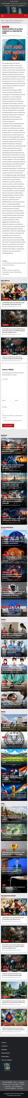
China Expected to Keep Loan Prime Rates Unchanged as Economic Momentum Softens (13, 449)
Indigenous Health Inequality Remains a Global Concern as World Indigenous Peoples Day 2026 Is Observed (13, 703)
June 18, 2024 (17, 35)
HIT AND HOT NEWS (8, 35)
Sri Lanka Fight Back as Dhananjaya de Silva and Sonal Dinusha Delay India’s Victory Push (13, 726)
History (15, 1082)
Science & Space (6, 537)
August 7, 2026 (15, 522)
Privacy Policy (5, 1056)
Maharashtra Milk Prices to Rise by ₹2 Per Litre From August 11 (13, 888)
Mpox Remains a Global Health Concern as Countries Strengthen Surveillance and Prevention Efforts (14, 651)
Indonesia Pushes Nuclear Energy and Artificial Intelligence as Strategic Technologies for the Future (13, 593)
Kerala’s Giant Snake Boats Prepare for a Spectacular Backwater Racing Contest (14, 818)
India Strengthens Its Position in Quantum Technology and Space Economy (12, 576)
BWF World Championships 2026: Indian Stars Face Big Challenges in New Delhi (12, 778)
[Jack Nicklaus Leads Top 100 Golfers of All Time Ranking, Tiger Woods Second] (14, 292)
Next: (12, 271)
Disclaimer (4, 1049)
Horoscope (7, 1086)
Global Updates (14, 3)
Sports (4, 721)
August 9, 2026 (15, 580)
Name (4, 400)
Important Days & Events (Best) (10, 1084)
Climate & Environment (10, 5)
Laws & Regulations (17, 1086)
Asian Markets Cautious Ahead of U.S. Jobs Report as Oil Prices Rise (13, 520)
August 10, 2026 (16, 562)
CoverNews (10, 1095)
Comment (5, 379)
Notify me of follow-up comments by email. (13, 416)
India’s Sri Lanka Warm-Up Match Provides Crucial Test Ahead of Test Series (12, 760)
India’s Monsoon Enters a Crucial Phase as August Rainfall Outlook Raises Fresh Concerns (14, 835)
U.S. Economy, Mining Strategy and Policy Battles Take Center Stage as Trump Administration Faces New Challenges (12, 500)
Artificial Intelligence (10, 1088)
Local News (20, 1088)
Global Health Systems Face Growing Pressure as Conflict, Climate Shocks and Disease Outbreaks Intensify (13, 668)
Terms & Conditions (7, 1060)
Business (4, 445)
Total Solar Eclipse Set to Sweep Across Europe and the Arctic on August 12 (12, 559)
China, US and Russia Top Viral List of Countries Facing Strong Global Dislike (12, 358)
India (4, 814)
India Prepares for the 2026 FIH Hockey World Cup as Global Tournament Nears (14, 796)
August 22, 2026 (16, 545)
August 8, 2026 (15, 505)
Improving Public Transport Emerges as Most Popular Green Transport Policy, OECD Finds (13, 1001)
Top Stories (5, 1024)
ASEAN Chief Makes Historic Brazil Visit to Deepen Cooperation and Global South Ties (13, 1029)
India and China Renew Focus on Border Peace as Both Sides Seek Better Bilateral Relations (12, 870)
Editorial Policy (6, 1053)
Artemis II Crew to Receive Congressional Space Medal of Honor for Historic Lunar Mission (13, 541)
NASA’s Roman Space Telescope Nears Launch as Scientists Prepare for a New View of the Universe (14, 611)
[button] (2, 16)
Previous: (14, 263)
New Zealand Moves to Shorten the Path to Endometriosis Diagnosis (12, 634)
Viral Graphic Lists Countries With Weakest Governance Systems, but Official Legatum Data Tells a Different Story (13, 330)
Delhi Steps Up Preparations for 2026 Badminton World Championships (13, 853)
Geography (21, 1082)
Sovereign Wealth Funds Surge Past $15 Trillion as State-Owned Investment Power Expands (13, 484)
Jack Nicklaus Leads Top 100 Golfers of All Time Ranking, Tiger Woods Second (13, 303)
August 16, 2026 (16, 488)
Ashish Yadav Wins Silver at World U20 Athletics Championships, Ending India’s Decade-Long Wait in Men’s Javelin (13, 742)
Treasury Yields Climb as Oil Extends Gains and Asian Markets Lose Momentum (13, 467)
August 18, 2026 (16, 470)
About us (4, 1042)
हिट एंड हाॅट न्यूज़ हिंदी (6, 3)
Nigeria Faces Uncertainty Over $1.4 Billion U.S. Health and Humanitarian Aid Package (13, 685)
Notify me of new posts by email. (13, 420)
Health (4, 631)
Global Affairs (5, 26)
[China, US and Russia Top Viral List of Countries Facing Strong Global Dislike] (14, 346)
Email (16, 400)
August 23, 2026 (16, 306)
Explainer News (22, 3)
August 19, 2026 (16, 453)
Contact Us (4, 1046)
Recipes (22, 1084)
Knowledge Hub (20, 5)
